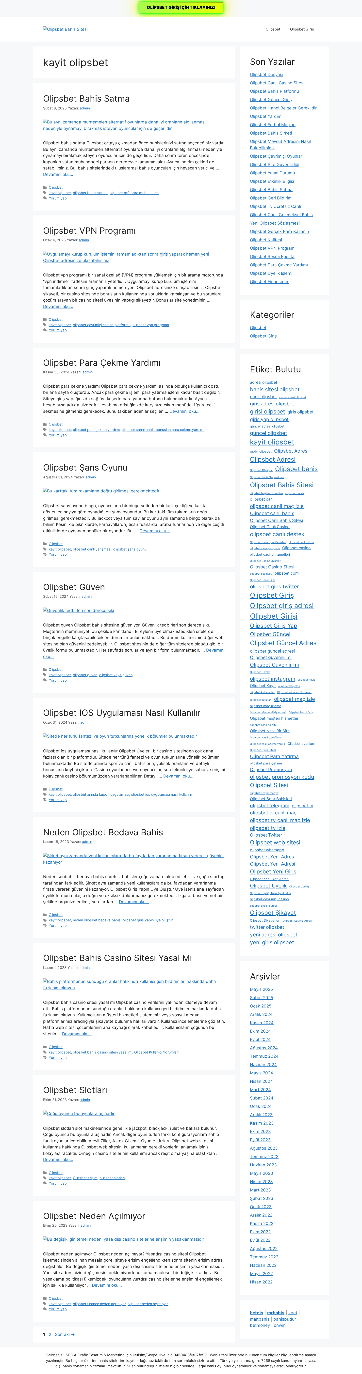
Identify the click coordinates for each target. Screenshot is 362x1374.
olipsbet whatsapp (267, 850)
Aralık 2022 (261, 1215)
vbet (292, 1312)
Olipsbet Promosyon (271, 769)
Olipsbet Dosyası (266, 74)
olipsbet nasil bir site (263, 725)
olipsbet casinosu (261, 573)
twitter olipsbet (267, 927)
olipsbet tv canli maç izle (280, 820)
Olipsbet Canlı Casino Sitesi (277, 82)
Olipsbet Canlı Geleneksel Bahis (281, 214)
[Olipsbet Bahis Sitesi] (65, 29)
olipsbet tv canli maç (273, 813)
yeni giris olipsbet (272, 942)
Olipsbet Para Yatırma (274, 756)
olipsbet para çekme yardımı (96, 429)
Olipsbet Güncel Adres (283, 643)
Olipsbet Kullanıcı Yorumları (156, 1052)
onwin (280, 1325)
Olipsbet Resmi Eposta (272, 256)
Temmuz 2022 (264, 1256)
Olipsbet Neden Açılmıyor (94, 1216)
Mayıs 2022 (261, 1273)
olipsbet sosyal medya (264, 793)
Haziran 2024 (263, 1064)
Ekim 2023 (260, 1131)
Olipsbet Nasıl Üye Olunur (266, 737)
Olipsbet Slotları (75, 1090)
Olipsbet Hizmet (260, 672)
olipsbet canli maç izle (277, 506)
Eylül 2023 (260, 1139)
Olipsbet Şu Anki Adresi (298, 920)
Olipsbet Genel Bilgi (262, 580)
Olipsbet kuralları (261, 700)
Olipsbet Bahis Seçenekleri (267, 477)
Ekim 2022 (260, 1231)
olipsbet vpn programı (150, 325)
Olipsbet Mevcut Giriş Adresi (268, 712)
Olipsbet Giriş (302, 29)
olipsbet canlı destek (277, 534)
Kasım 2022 (261, 1223)
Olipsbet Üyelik (268, 886)
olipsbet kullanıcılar (262, 692)
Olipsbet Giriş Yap (273, 625)
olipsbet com (287, 573)
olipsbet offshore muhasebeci (134, 193)
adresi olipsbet (263, 382)
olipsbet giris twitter (274, 586)
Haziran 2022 (263, 1265)
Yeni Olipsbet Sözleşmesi (275, 223)
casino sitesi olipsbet (292, 397)
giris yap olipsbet (269, 419)
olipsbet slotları (112, 1178)
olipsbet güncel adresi (272, 651)
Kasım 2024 (262, 1022)
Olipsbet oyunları (301, 744)
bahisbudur (284, 1319)
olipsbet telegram (269, 806)
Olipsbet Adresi (273, 459)
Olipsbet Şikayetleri (265, 920)
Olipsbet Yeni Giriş (273, 871)
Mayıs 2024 (261, 1072)
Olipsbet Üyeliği (299, 886)
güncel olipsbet (268, 433)
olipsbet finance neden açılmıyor (99, 1304)
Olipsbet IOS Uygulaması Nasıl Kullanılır (121, 712)
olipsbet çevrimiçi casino (269, 899)
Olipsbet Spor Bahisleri (271, 798)
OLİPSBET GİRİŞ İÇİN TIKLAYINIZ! (181, 7)
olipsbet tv (302, 805)
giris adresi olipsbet (272, 404)
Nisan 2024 (261, 1081)
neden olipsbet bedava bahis (97, 920)
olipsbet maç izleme (265, 706)
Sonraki (65, 1334)
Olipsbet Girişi (273, 616)
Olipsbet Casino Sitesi (272, 566)
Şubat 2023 (261, 1198)
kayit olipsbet (60, 193)
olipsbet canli (262, 499)
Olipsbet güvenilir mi (271, 657)
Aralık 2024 (261, 1014)
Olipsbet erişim (85, 1178)
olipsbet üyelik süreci (263, 905)
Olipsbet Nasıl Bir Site (270, 731)
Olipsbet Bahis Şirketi (271, 133)
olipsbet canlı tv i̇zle (301, 542)
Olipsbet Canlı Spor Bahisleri (268, 542)
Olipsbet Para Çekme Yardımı (102, 362)
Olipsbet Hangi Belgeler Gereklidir (283, 108)
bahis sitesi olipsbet (275, 389)
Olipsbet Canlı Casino (270, 526)
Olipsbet (273, 29)
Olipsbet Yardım (265, 116)
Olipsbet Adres (290, 451)
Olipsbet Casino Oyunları (265, 561)
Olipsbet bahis (296, 469)
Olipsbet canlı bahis (272, 513)
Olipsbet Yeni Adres (272, 857)
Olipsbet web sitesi (275, 842)
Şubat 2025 (261, 997)
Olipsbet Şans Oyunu (85, 467)
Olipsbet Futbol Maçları (273, 124)
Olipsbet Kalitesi (266, 239)
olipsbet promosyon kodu (282, 777)
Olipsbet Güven (74, 587)
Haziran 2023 (263, 1164)
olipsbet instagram (272, 679)
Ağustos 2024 (264, 1047)
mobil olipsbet (261, 451)
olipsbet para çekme (266, 763)
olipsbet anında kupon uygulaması (101, 794)
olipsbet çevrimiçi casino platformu (102, 325)
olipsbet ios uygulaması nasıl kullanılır (161, 794)
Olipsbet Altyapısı (261, 470)
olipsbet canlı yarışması (92, 549)
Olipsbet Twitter (266, 835)
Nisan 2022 (261, 1282)
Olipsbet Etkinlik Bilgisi (272, 181)
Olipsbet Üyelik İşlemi (271, 273)
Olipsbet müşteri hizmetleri (274, 718)
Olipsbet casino (296, 548)
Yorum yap (58, 198)
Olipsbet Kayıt (263, 685)
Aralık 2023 (261, 1114)
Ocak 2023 (261, 1206)
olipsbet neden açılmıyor (148, 1304)
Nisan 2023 (261, 1181)
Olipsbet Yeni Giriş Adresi (269, 879)
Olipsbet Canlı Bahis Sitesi (276, 520)
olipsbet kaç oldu (289, 686)
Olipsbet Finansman (269, 281)
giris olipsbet (300, 411)
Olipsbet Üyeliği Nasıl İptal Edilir (270, 893)
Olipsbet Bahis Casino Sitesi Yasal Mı (117, 958)
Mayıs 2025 (261, 989)
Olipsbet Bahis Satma (86, 98)
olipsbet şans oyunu (130, 549)
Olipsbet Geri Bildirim (271, 198)
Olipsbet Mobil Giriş (301, 712)
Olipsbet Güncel (270, 634)
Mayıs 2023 (261, 1173)
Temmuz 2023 (264, 1156)
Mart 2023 (260, 1190)
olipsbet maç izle (294, 699)
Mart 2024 (260, 1089)
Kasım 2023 (262, 1123)
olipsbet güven (85, 675)
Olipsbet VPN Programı (89, 230)
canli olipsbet (263, 396)
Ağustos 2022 (264, 1248)
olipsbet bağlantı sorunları (266, 493)
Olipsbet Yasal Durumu (272, 172)
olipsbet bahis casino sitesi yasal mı (102, 1052)
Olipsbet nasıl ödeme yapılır (267, 744)
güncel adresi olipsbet (267, 426)
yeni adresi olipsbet (273, 934)
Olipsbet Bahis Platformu (274, 91)
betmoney (260, 1325)
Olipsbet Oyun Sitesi (263, 750)
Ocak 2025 (260, 1006)
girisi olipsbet (267, 411)
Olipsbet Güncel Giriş (271, 99)
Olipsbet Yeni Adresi (272, 864)
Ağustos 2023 (264, 1148)
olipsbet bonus (294, 493)
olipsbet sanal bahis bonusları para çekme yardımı (163, 429)
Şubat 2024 (261, 1098)
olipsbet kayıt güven (115, 675)
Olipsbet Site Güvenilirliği (274, 164)
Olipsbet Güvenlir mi (274, 665)
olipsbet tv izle (267, 828)
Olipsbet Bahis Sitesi (281, 485)
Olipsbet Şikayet (273, 912)
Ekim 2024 (260, 1031)
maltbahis (259, 1319)
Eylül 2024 (260, 1039)
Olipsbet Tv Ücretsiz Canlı (275, 206)
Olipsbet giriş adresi (282, 605)
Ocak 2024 (261, 1106)
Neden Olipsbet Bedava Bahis (103, 832)
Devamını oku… (58, 174)
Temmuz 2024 (264, 1056)
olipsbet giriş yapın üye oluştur (148, 920)
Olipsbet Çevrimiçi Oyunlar (276, 156)
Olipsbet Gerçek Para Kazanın (279, 231)
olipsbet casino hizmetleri (270, 554)
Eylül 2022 (260, 1240)
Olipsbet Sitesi (269, 785)
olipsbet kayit (306, 679)
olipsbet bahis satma (90, 193)
